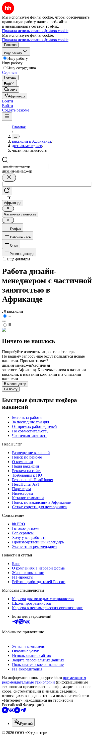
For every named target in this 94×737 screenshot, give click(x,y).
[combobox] (25, 166)
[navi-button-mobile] (7, 116)
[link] (10, 89)
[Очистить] (9, 178)
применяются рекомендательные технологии (44, 679)
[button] (7, 101)
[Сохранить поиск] (7, 191)
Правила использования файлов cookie (35, 40)
